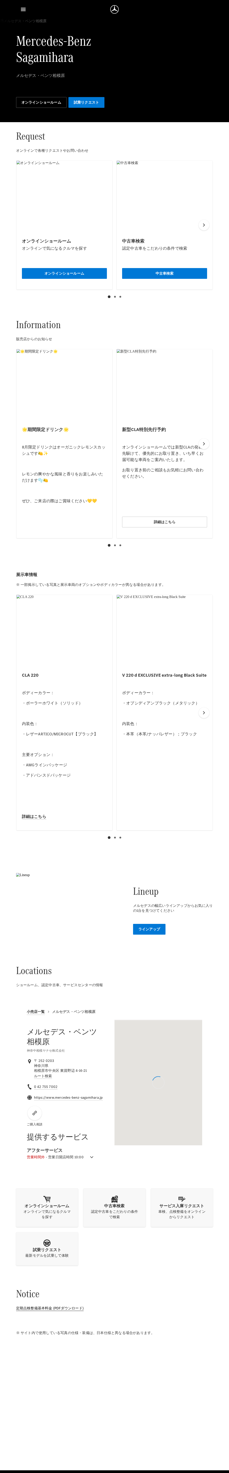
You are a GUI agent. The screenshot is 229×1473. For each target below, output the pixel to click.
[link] (43, 1076)
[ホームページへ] (114, 9)
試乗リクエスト (86, 102)
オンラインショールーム (41, 102)
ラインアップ (149, 929)
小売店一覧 (36, 1011)
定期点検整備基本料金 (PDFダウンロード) (50, 1308)
